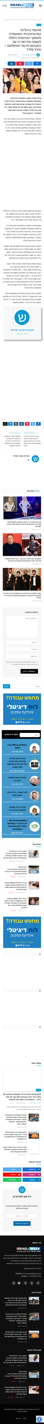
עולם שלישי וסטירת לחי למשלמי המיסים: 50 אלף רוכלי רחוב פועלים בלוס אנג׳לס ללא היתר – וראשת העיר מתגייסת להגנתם (22, 1097)
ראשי (24, 1418)
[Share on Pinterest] (20, 64)
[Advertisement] (22, 164)
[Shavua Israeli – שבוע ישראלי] (22, 5)
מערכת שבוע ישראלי (27, 55)
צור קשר (18, 1418)
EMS (25, 1411)
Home (39, 20)
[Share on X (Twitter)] (29, 64)
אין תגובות (34, 58)
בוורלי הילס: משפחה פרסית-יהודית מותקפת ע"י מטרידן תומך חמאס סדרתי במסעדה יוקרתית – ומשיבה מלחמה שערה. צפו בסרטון (15, 903)
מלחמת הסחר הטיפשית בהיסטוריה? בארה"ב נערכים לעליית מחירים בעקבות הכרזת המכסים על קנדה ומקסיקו (12, 441)
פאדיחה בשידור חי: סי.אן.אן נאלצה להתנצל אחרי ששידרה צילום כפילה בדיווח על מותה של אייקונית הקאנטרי (24, 524)
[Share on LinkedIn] (12, 64)
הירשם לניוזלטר (22, 1223)
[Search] (5, 5)
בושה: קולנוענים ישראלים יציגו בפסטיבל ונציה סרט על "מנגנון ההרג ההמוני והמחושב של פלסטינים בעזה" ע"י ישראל (22, 595)
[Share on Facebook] (37, 64)
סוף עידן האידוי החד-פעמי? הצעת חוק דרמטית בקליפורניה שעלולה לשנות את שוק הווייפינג (15, 1149)
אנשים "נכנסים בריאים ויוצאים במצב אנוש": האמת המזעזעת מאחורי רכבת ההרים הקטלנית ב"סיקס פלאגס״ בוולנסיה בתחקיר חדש (16, 1119)
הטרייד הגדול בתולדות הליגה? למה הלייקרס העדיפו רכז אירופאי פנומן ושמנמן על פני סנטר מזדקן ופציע (32, 441)
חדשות (38, 1090)
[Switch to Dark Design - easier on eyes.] (3, 6)
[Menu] (40, 5)
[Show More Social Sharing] (5, 64)
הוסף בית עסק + (11, 734)
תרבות (38, 25)
